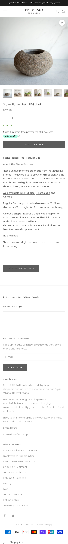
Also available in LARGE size (19, 193)
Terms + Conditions (14, 472)
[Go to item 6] (58, 93)
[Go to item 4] (38, 93)
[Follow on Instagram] (13, 515)
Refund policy (11, 500)
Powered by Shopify (44, 524)
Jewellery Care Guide (15, 505)
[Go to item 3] (27, 93)
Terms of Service (12, 494)
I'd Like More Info (21, 268)
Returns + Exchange (14, 478)
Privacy (7, 483)
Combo (7, 196)
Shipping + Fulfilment (15, 467)
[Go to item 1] (7, 93)
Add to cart (34, 144)
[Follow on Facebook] (4, 515)
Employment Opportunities (18, 456)
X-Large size (43, 193)
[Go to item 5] (48, 93)
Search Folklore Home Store (19, 461)
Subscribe (15, 367)
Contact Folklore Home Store (20, 450)
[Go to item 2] (17, 93)
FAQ (5, 489)
